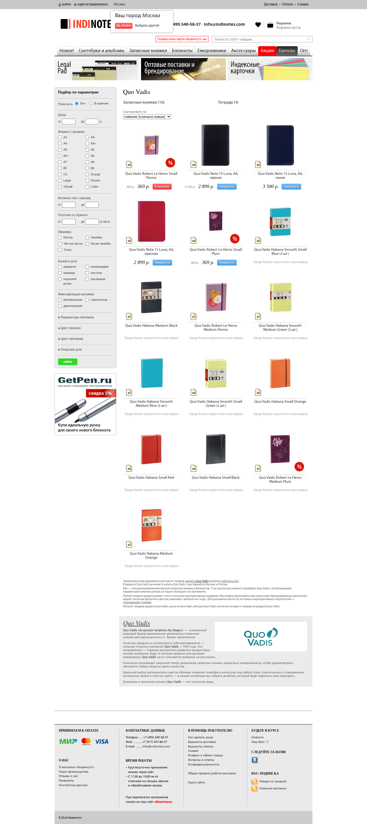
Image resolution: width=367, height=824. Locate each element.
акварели (69, 266)
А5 (92, 149)
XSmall (67, 186)
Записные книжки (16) (144, 102)
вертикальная (72, 299)
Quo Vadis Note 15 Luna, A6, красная (151, 252)
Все (82, 103)
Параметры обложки (77, 317)
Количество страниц (74, 198)
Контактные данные (73, 785)
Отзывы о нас (68, 776)
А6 (92, 155)
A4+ (93, 143)
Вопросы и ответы (201, 760)
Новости (257, 737)
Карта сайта (196, 782)
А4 (65, 143)
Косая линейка (101, 243)
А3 (65, 137)
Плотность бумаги (72, 215)
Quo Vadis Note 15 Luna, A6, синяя (280, 176)
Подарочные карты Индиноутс (179, 39)
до (82, 121)
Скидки (302, 4)
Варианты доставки (202, 742)
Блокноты (182, 50)
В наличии (101, 103)
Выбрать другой (147, 26)
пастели (96, 272)
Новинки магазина (272, 788)
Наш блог (258, 742)
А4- (93, 137)
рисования (98, 279)
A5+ (66, 155)
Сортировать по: (135, 112)
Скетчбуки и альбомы (101, 50)
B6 (92, 168)
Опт (304, 50)
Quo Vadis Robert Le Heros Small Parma (151, 176)
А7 (65, 162)
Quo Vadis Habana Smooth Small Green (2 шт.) (216, 404)
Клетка (68, 237)
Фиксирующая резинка (76, 294)
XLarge (95, 174)
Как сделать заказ (200, 737)
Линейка (96, 237)
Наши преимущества (73, 772)
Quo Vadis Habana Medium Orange (151, 555)
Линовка (64, 232)
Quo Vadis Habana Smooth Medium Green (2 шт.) (280, 328)
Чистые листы (73, 243)
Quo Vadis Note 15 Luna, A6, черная (215, 176)
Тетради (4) (228, 102)
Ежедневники (211, 50)
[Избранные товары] (258, 25)
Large (67, 180)
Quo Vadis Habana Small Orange (280, 402)
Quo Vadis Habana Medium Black (151, 326)
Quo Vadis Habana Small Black (216, 477)
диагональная (72, 305)
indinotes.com (230, 581)
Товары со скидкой (272, 781)
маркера (69, 272)
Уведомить (227, 186)
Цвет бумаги (71, 328)
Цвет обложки (72, 339)
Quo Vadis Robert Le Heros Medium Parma (216, 328)
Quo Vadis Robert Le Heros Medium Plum (280, 479)
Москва (119, 4)
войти (66, 4)
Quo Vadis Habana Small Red (151, 477)
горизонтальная (101, 299)
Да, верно (123, 26)
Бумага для (67, 261)
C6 (65, 174)
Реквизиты (66, 780)
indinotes (97, 23)
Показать (65, 104)
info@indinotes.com (224, 24)
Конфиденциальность (204, 764)
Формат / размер (71, 132)
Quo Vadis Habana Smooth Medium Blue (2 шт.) (151, 404)
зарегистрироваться (92, 4)
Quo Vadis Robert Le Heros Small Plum (216, 252)
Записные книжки (148, 50)
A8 (92, 162)
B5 (65, 168)
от (59, 121)
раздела (196, 581)
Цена (62, 115)
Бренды (287, 50)
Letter (94, 186)
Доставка (271, 4)
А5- (65, 149)
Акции (267, 50)
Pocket (95, 180)
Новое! (66, 50)
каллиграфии (100, 266)
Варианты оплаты (200, 746)
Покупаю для (71, 349)
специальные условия (137, 602)
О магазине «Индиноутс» (76, 767)
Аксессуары (243, 50)
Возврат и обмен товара (205, 755)
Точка (67, 249)
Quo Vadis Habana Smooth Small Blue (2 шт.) (280, 252)
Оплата (287, 4)
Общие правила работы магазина (212, 773)
